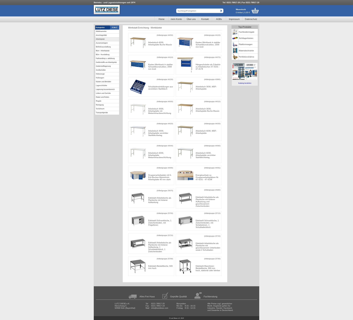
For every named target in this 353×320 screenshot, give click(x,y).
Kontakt (205, 19)
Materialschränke (246, 50)
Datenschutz (251, 19)
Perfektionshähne (246, 57)
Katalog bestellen (244, 83)
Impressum (234, 19)
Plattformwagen (245, 44)
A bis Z (114, 27)
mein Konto (176, 19)
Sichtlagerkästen (246, 38)
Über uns (191, 19)
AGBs (219, 19)
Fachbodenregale (246, 32)
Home (162, 19)
